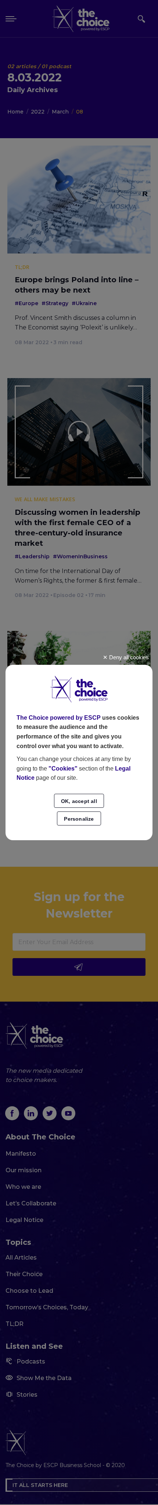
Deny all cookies (128, 657)
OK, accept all (79, 801)
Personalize (79, 819)
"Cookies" (63, 768)
